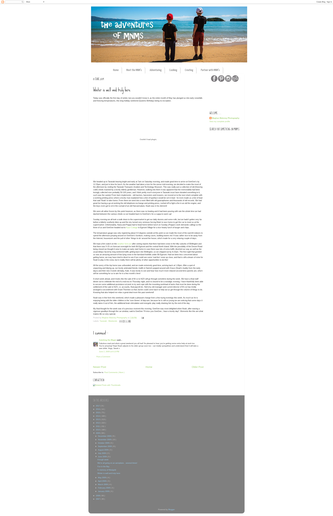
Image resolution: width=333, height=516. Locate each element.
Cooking (173, 70)
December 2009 (105, 436)
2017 (98, 406)
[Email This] (120, 321)
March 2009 (103, 484)
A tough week (102, 460)
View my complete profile (219, 121)
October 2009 (104, 443)
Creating (189, 70)
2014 (98, 416)
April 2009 (102, 481)
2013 (98, 419)
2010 (98, 430)
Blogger (171, 510)
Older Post (198, 367)
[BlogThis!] (123, 321)
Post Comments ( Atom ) (114, 372)
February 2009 (104, 488)
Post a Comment (103, 357)
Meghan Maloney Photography (225, 118)
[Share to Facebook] (129, 321)
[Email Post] (142, 318)
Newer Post (99, 367)
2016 (98, 409)
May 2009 (102, 478)
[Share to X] (126, 321)
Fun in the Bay (103, 467)
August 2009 (103, 450)
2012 (98, 423)
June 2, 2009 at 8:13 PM (109, 352)
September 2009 (105, 446)
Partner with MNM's (210, 70)
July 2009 (102, 453)
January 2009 (104, 491)
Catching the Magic (108, 340)
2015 (98, 413)
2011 (98, 426)
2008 (98, 496)
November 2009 (105, 440)
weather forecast (124, 244)
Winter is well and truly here (108, 473)
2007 (98, 499)
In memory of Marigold (106, 470)
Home (116, 70)
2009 (98, 433)
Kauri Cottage (132, 227)
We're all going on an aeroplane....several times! (117, 463)
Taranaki (103, 321)
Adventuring (156, 70)
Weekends (113, 321)
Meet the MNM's (134, 70)
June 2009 (102, 457)
